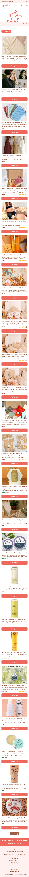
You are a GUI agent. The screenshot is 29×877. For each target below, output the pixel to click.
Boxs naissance (19, 851)
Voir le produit (14, 66)
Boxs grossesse (10, 851)
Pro (25, 854)
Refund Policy (14, 862)
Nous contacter (14, 869)
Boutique (17, 854)
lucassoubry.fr (24, 874)
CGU (15, 860)
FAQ (10, 860)
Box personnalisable (8, 854)
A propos (5, 860)
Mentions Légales (21, 860)
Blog (21, 854)
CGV (12, 860)
